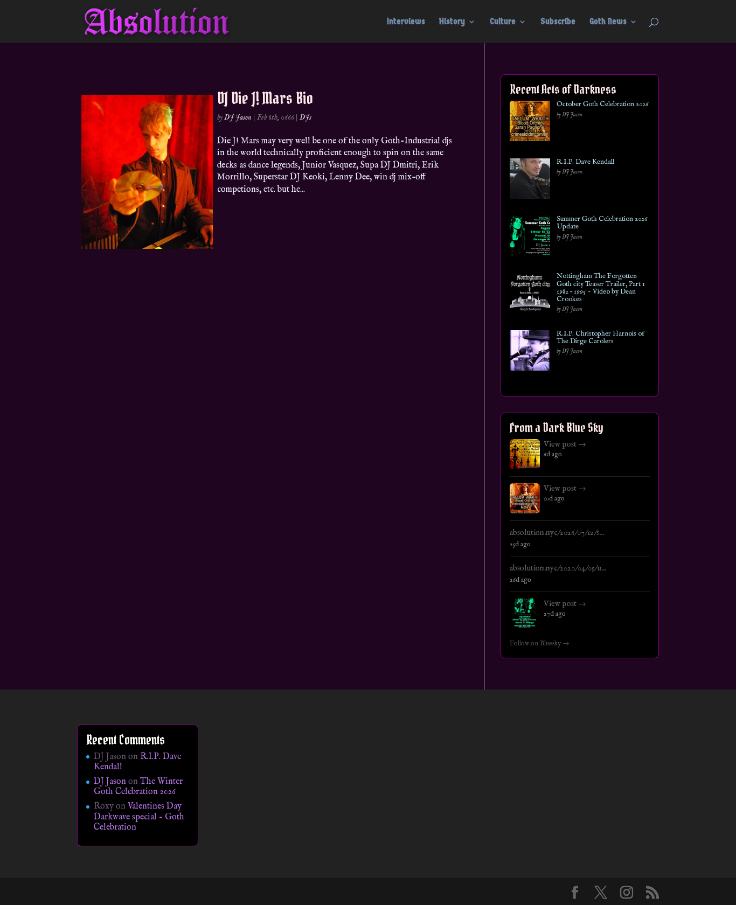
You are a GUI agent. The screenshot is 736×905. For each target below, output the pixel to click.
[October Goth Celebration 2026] (530, 123)
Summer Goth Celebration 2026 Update (602, 223)
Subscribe (557, 22)
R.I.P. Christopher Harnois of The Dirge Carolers (600, 338)
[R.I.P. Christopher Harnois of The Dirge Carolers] (530, 352)
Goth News (608, 22)
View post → (565, 444)
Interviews (406, 22)
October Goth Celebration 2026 (602, 104)
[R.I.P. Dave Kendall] (530, 180)
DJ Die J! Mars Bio (265, 98)
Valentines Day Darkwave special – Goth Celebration (139, 816)
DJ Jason (238, 117)
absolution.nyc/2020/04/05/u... (558, 568)
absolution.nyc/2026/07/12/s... (557, 533)
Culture (503, 22)
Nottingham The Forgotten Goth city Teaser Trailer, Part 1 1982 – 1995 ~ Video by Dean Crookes (601, 288)
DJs (305, 117)
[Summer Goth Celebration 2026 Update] (530, 237)
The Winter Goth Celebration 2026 (138, 786)
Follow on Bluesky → (540, 643)
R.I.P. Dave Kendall (585, 162)
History (452, 22)
